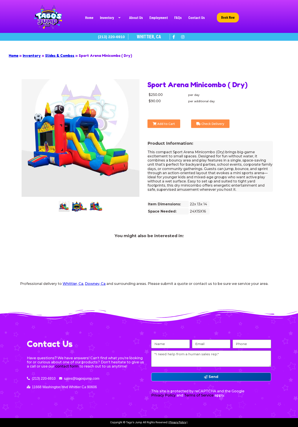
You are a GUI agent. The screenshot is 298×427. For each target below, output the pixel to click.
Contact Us (196, 17)
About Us (136, 17)
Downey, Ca (95, 284)
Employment (158, 17)
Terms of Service (199, 395)
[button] (111, 18)
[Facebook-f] (174, 37)
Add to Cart (165, 123)
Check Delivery (212, 123)
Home (89, 17)
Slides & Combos (59, 55)
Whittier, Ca (73, 284)
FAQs (178, 17)
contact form (67, 366)
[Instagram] (183, 37)
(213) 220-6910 (111, 37)
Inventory (107, 17)
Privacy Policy (177, 422)
